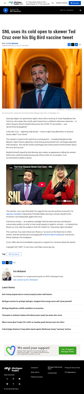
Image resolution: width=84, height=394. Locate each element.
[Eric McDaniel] (6, 274)
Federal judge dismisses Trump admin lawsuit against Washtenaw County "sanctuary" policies (36, 329)
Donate (76, 3)
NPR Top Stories (14, 254)
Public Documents (37, 377)
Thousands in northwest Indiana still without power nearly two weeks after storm (32, 315)
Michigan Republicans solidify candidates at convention (23, 308)
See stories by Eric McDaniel (25, 280)
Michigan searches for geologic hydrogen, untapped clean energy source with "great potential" (37, 301)
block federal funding (53, 235)
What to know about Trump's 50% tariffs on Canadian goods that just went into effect (33, 322)
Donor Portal (62, 3)
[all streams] (81, 10)
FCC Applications (70, 372)
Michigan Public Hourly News (55, 368)
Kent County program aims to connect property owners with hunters (27, 294)
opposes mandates (14, 214)
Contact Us (34, 368)
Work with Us (35, 372)
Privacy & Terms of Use (72, 368)
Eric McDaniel (13, 43)
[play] (5, 10)
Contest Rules (52, 373)
